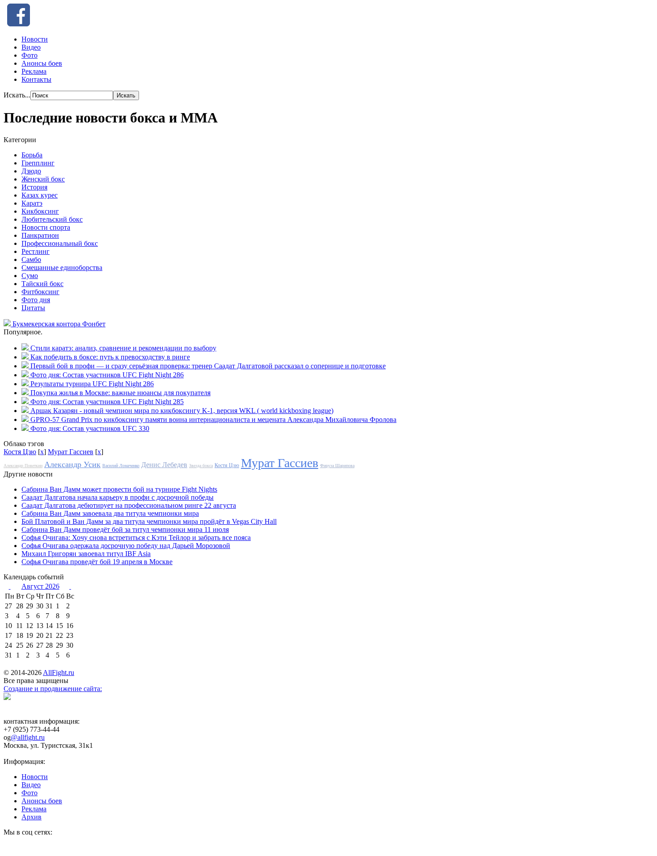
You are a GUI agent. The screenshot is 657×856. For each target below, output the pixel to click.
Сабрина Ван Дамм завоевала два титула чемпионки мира (110, 513)
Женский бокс (43, 179)
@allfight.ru (28, 737)
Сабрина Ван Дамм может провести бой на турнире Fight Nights (119, 489)
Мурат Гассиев (70, 451)
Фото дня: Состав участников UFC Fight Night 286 (107, 375)
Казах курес (39, 195)
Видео (31, 47)
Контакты (36, 79)
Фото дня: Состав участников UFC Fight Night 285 (107, 401)
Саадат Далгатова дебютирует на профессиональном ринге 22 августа (128, 505)
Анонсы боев (41, 63)
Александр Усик (72, 464)
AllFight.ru (58, 672)
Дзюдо (31, 171)
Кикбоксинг (40, 211)
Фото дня (35, 300)
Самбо (31, 259)
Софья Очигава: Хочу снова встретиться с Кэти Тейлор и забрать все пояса (136, 537)
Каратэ (31, 203)
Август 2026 (40, 586)
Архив (31, 817)
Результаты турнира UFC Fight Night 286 (92, 384)
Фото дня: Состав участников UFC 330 (89, 428)
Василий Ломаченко (120, 465)
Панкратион (40, 235)
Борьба (31, 155)
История (34, 187)
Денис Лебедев (164, 464)
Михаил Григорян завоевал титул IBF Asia (86, 553)
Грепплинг (38, 163)
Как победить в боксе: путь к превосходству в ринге (110, 357)
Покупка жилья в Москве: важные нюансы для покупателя (120, 392)
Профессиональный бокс (59, 243)
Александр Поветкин (23, 465)
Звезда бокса (201, 465)
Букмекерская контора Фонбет (59, 324)
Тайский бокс (42, 283)
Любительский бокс (52, 219)
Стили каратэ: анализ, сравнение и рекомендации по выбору (123, 348)
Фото (29, 55)
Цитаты (33, 308)
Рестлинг (35, 251)
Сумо (29, 275)
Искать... (17, 95)
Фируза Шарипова (337, 465)
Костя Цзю (20, 451)
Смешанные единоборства (61, 267)
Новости (34, 39)
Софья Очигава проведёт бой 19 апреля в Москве (97, 561)
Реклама (33, 71)
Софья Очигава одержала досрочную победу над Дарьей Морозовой (125, 545)
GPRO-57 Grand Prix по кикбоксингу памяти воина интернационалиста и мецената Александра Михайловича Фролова (213, 419)
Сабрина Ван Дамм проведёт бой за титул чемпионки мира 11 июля (125, 529)
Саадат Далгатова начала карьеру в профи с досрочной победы (117, 497)
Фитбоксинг (40, 291)
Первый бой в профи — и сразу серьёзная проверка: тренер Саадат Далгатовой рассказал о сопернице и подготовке (208, 366)
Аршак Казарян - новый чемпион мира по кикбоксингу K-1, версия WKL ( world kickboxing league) (181, 410)
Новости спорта (45, 227)
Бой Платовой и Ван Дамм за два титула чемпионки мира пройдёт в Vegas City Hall (149, 521)
